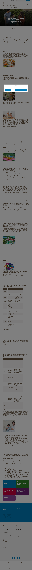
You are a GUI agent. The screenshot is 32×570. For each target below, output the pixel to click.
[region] (16, 88)
